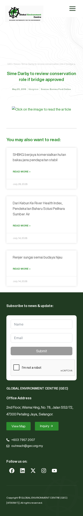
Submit (41, 351)
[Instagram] (43, 470)
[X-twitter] (33, 470)
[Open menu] (72, 8)
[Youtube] (54, 470)
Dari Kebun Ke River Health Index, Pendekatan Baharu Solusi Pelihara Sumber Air (39, 208)
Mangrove (34, 89)
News (17, 64)
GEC (9, 64)
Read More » (21, 171)
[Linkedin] (22, 470)
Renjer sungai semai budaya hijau (37, 257)
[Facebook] (11, 470)
